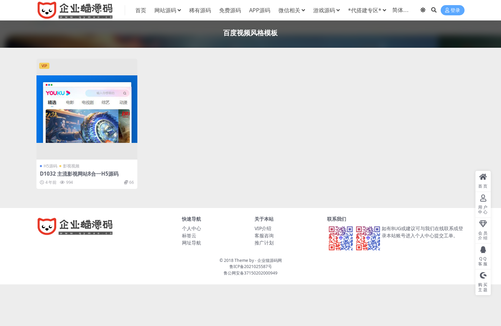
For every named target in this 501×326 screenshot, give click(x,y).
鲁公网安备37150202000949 (250, 273)
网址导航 (191, 242)
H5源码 (50, 166)
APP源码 (259, 10)
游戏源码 (324, 10)
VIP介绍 (263, 228)
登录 (455, 10)
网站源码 (165, 10)
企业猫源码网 (269, 260)
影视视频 (71, 166)
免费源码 (230, 10)
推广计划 (264, 242)
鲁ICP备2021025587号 (250, 266)
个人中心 (191, 228)
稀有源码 (200, 10)
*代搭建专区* (364, 10)
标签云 (189, 235)
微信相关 (289, 10)
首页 (140, 10)
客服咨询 (264, 235)
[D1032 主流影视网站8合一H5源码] (86, 109)
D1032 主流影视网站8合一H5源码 (79, 173)
